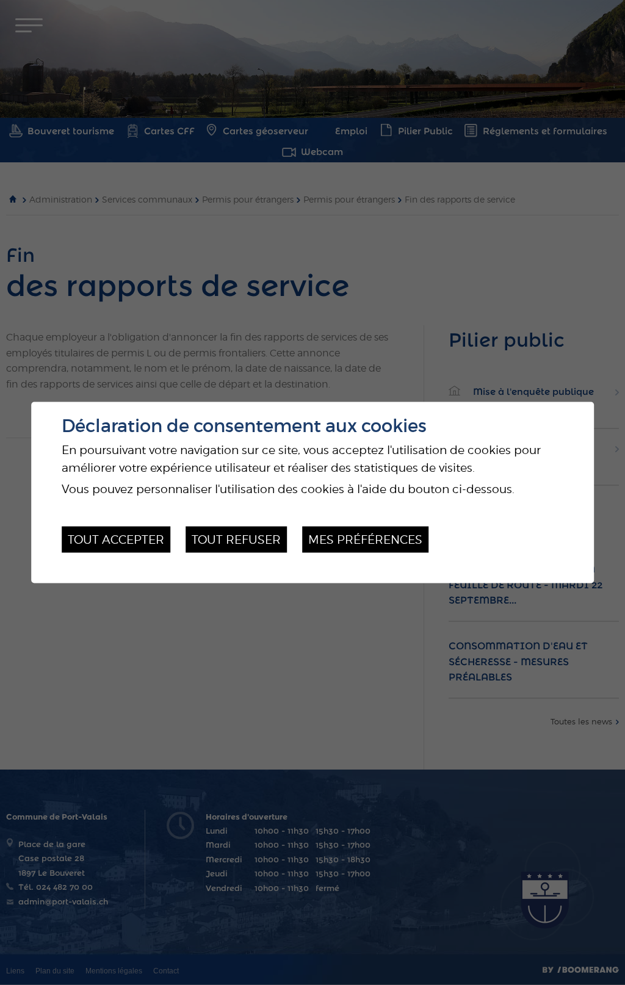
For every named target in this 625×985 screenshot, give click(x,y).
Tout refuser (236, 539)
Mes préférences (365, 539)
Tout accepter (116, 539)
